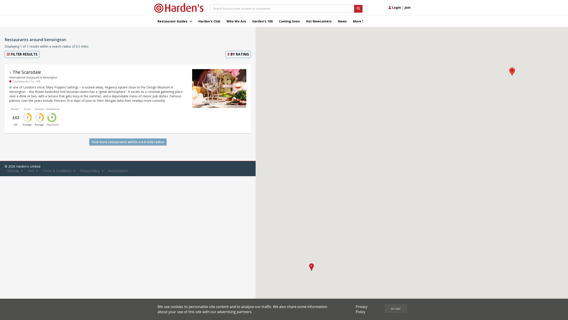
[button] (311, 267)
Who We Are (236, 21)
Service (39, 109)
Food (27, 109)
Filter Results (23, 54)
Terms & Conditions (57, 171)
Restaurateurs (118, 171)
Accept (396, 308)
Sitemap (13, 171)
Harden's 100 (262, 21)
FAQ (31, 171)
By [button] (239, 54)
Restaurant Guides (173, 21)
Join (407, 7)
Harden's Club (209, 21)
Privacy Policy (90, 171)
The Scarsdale (27, 72)
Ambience (52, 109)
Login (396, 7)
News (342, 21)
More (357, 21)
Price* (15, 109)
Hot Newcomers (319, 21)
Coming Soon (289, 21)
